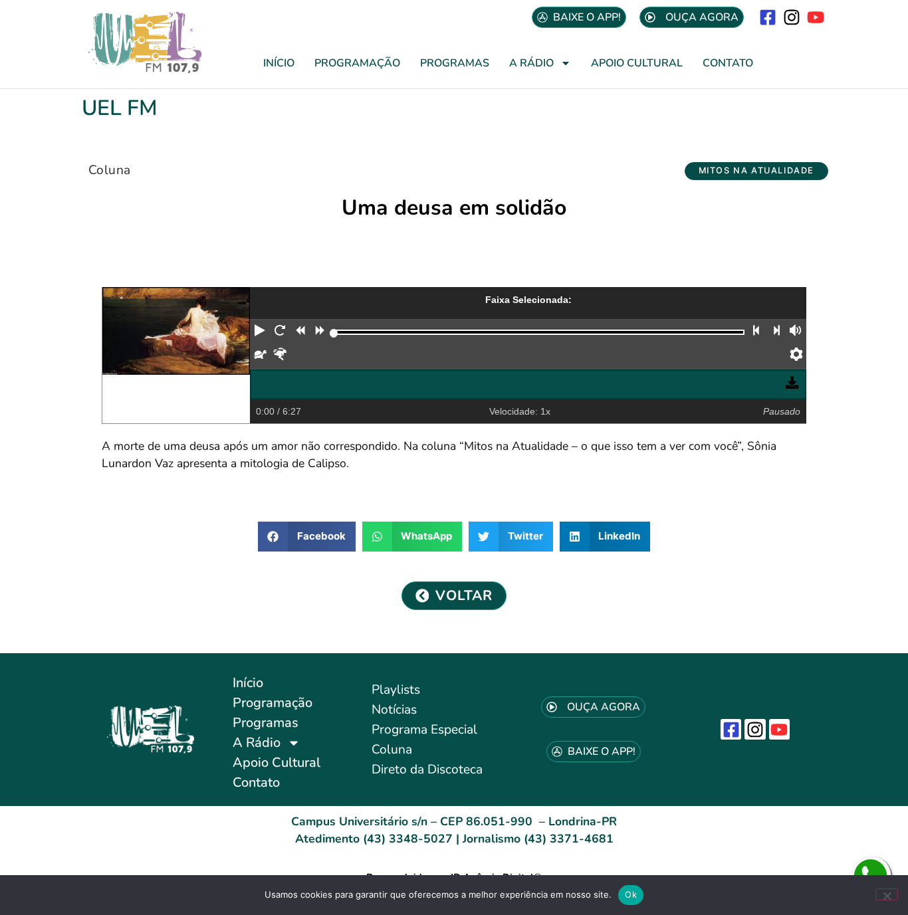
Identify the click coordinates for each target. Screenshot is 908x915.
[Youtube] (816, 17)
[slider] (334, 333)
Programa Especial (424, 729)
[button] (756, 171)
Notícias (394, 709)
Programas (454, 63)
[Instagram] (792, 17)
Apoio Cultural (637, 63)
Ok (631, 894)
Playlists (396, 689)
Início (278, 63)
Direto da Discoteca (427, 769)
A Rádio (531, 63)
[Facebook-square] (767, 17)
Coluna (109, 170)
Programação (357, 63)
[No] (886, 894)
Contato (728, 63)
